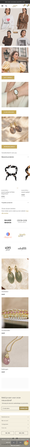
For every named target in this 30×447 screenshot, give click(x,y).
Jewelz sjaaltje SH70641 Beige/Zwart (8, 192)
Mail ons (21, 433)
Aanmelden (24, 408)
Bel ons (8, 433)
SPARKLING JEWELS (9, 146)
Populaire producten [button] (7, 202)
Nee (20, 442)
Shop (3, 294)
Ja (13, 442)
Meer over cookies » (15, 445)
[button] (2, 6)
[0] (27, 6)
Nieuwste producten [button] (8, 157)
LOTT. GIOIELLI (8, 77)
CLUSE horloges (9, 112)
